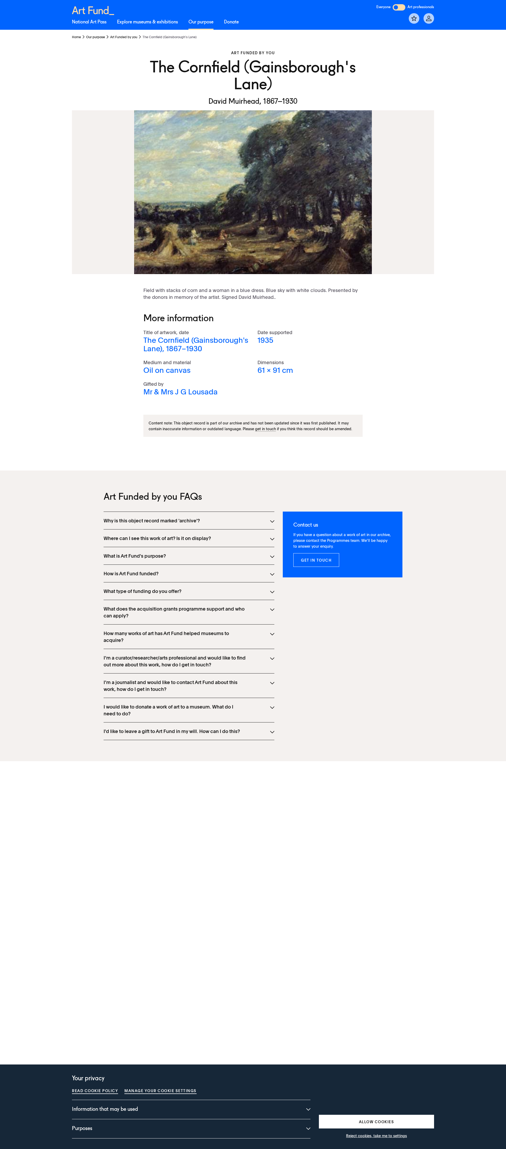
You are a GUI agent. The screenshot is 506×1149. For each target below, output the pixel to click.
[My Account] (429, 18)
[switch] (399, 7)
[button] (316, 560)
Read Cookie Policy (95, 1090)
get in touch (265, 428)
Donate (231, 22)
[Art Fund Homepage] (93, 9)
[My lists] (414, 18)
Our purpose (200, 22)
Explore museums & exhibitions (147, 22)
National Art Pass (89, 22)
